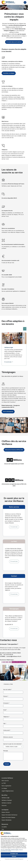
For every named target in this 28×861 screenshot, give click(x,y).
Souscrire (4, 805)
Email (5, 710)
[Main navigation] (25, 2)
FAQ (3, 829)
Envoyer (7, 764)
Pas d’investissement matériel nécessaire (13, 244)
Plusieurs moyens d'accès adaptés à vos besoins (14, 50)
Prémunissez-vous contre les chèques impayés (14, 17)
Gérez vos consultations (8, 228)
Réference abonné (8, 737)
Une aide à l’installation (8, 289)
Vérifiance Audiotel (6, 803)
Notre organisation (6, 785)
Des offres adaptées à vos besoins (13, 322)
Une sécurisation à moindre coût (10, 260)
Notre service (5, 780)
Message (5, 750)
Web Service (5, 121)
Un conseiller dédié (7, 274)
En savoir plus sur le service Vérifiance (14, 499)
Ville (4, 723)
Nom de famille (7, 689)
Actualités (4, 826)
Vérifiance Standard (7, 800)
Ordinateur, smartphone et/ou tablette (12, 61)
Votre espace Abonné (7, 303)
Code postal (6, 730)
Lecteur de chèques (7, 86)
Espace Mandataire (6, 820)
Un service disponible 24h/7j (9, 198)
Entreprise (6, 703)
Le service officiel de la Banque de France (13, 183)
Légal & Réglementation (8, 791)
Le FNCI (4, 783)
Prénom (5, 696)
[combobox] (13, 746)
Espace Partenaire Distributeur (9, 815)
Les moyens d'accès (7, 210)
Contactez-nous (8, 640)
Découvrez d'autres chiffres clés (14, 449)
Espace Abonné (6, 812)
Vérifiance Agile (5, 797)
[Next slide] (24, 328)
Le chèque (4, 788)
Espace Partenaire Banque (8, 817)
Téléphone (4, 149)
